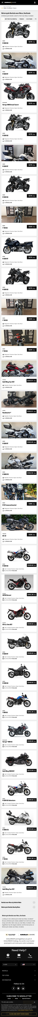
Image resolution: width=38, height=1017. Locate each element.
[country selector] (28, 964)
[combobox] (19, 7)
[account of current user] (35, 2)
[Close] (34, 1002)
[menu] (2, 2)
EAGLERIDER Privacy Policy (25, 1010)
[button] (19, 36)
